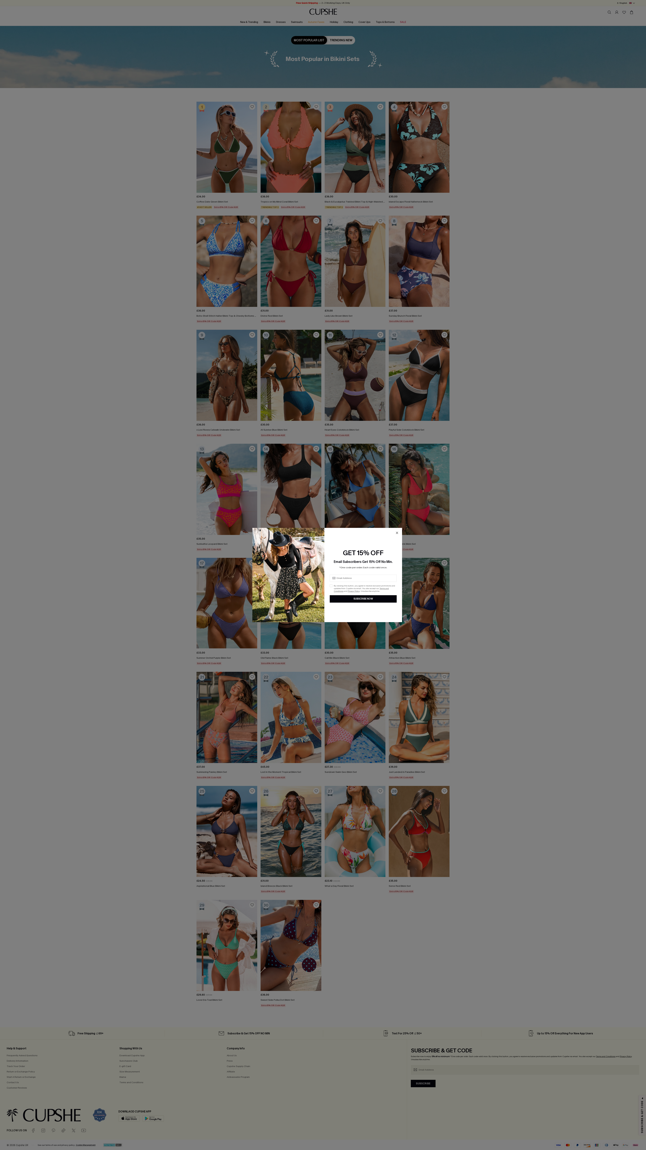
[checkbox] (331, 585)
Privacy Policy (354, 591)
